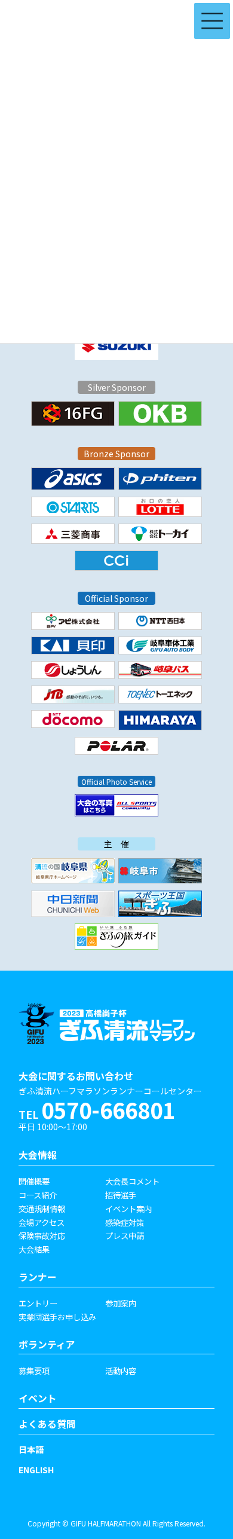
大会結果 (34, 1249)
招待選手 (120, 1195)
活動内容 (120, 1370)
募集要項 (34, 1370)
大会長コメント (132, 1181)
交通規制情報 (42, 1208)
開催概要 (34, 1181)
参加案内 (120, 1303)
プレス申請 (124, 1235)
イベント (38, 1398)
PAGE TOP (205, 1472)
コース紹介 (38, 1195)
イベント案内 (128, 1208)
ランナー (38, 1277)
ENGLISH (36, 1470)
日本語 (31, 1449)
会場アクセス (42, 1222)
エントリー (38, 1303)
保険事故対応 (42, 1235)
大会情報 (38, 1155)
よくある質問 (47, 1424)
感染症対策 (124, 1222)
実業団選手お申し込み (57, 1317)
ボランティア (47, 1344)
